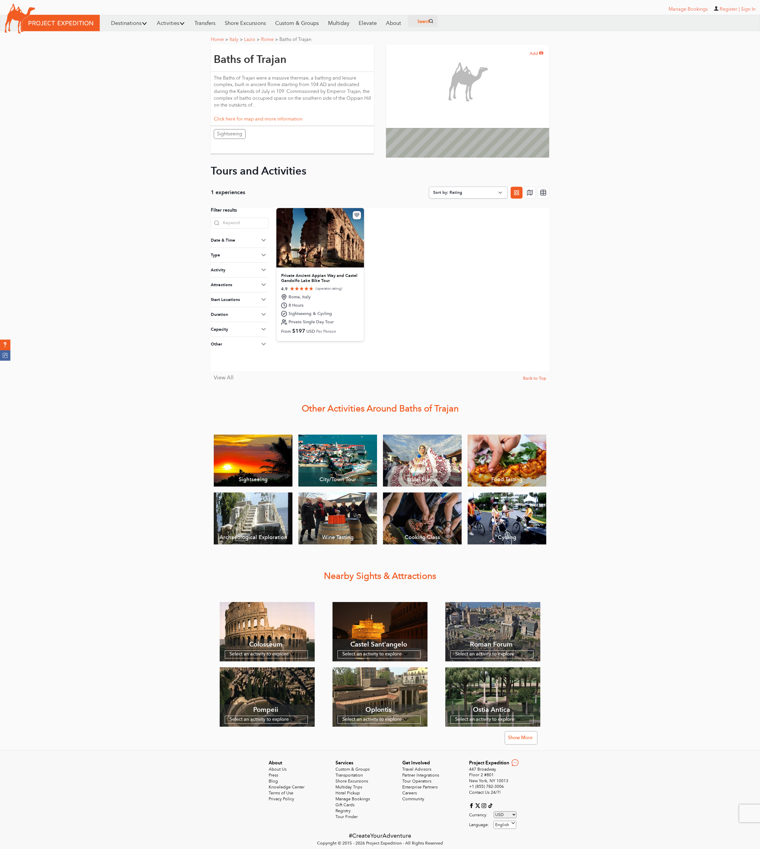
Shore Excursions (245, 23)
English (502, 825)
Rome (269, 39)
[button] (5, 345)
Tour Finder (346, 817)
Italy (236, 39)
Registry (343, 811)
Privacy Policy (281, 799)
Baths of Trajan (295, 39)
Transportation (349, 775)
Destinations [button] (126, 23)
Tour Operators (416, 781)
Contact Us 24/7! (485, 792)
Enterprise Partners (420, 787)
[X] (478, 805)
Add (536, 53)
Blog (273, 781)
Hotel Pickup (347, 793)
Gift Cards (344, 805)
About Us (277, 769)
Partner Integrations (420, 775)
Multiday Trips (348, 787)
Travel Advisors (416, 769)
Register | (730, 9)
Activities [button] (168, 23)
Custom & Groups (297, 23)
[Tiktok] (490, 805)
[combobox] (504, 825)
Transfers (205, 23)
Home (219, 39)
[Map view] (530, 193)
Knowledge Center (287, 787)
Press (273, 775)
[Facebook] (472, 805)
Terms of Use (281, 793)
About (393, 23)
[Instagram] (485, 805)
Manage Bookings (352, 799)
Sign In (748, 9)
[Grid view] (516, 193)
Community (413, 799)
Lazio (251, 39)
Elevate (368, 23)
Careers (409, 793)
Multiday (338, 23)
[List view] (543, 193)
